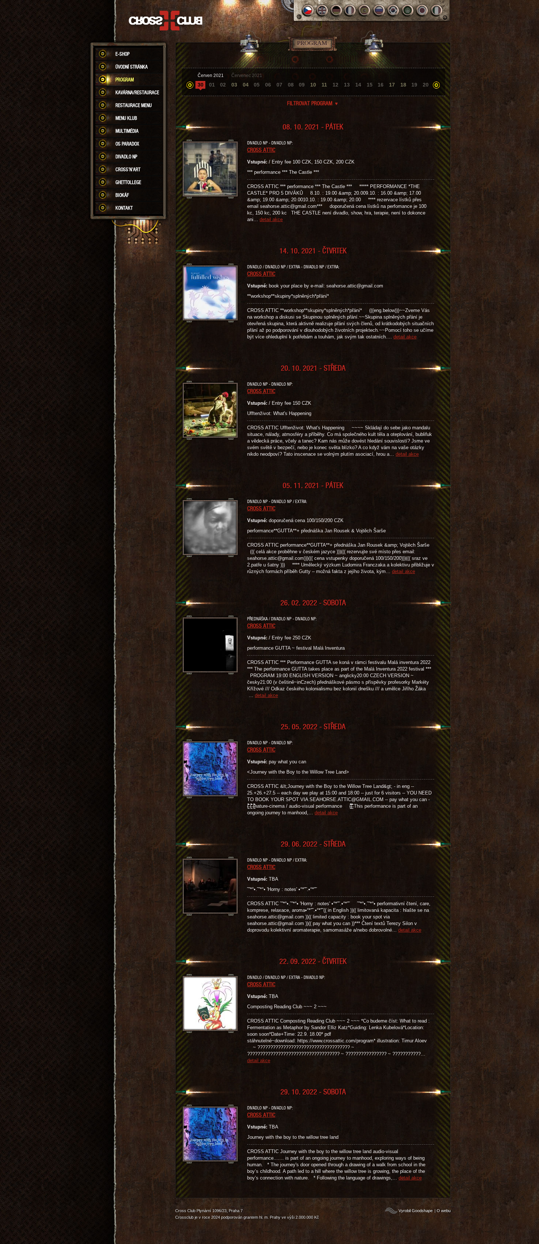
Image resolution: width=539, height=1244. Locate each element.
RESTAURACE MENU (133, 105)
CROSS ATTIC (261, 149)
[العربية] (408, 10)
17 (392, 85)
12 (335, 85)
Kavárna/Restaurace (137, 92)
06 (268, 85)
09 (302, 85)
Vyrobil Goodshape (416, 1210)
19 (414, 85)
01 (212, 85)
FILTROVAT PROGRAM (313, 103)
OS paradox (127, 144)
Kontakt (124, 208)
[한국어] (393, 10)
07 (279, 85)
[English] (322, 10)
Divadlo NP (126, 156)
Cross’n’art (127, 169)
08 (291, 85)
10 (313, 85)
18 (403, 85)
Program (124, 79)
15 (370, 85)
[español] (365, 10)
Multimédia (127, 131)
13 (347, 85)
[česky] (308, 10)
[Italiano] (436, 10)
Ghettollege (128, 182)
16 (381, 85)
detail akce (271, 219)
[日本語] (422, 10)
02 (223, 85)
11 (324, 85)
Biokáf (122, 195)
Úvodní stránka (131, 67)
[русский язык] (379, 10)
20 (426, 85)
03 (234, 85)
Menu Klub (126, 118)
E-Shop (122, 54)
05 (257, 85)
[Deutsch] (336, 10)
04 (246, 85)
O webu (444, 1210)
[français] (351, 10)
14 (358, 85)
